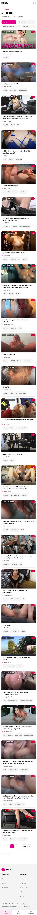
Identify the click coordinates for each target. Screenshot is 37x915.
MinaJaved (7, 526)
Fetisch (5, 90)
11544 (24, 846)
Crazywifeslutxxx (9, 697)
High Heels (14, 226)
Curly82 (6, 155)
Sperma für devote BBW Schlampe (14, 253)
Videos (6, 913)
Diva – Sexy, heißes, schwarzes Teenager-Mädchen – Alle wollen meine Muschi (17, 286)
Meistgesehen (23, 22)
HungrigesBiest (8, 324)
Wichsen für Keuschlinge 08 (12, 51)
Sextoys (23, 631)
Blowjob (13, 328)
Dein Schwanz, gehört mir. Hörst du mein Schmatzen (16, 321)
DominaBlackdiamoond (10, 457)
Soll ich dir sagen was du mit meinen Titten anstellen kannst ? (16, 152)
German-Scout (8, 731)
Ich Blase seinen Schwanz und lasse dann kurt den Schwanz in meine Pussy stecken (18, 797)
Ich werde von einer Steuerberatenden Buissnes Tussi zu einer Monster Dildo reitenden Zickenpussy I (15, 488)
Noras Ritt (5, 387)
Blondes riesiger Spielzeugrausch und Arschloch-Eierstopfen (15, 693)
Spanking (25, 259)
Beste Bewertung (8, 26)
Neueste (5, 22)
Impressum (23, 879)
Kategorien (31, 913)
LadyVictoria (7, 223)
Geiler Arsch (23, 192)
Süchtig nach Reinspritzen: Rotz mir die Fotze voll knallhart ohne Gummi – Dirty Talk (17, 117)
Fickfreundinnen (8, 595)
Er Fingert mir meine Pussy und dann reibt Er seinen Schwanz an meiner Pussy (17, 762)
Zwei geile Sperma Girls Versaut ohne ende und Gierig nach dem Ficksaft (17, 557)
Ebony (5, 293)
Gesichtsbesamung (15, 259)
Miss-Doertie (7, 628)
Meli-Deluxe (7, 121)
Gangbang (14, 564)
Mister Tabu (7, 662)
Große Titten (13, 90)
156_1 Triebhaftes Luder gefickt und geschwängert (14, 591)
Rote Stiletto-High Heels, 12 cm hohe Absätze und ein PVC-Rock (17, 831)
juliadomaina (7, 835)
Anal (4, 192)
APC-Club (6, 424)
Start (2, 854)
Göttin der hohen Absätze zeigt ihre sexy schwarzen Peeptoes (16, 219)
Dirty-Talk (5, 124)
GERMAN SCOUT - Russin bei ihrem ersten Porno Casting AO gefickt (17, 728)
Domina (5, 460)
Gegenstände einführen (26, 700)
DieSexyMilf (7, 357)
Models (18, 913)
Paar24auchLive (8, 766)
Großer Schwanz (28, 735)
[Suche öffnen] (34, 3)
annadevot (7, 255)
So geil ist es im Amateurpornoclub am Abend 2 (18, 421)
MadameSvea (7, 54)
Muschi (13, 124)
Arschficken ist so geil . (10, 185)
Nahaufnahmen (23, 90)
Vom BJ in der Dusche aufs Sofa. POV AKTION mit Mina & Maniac (18, 522)
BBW (4, 159)
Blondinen (6, 328)
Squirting (24, 495)
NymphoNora (8, 389)
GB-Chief (6, 560)
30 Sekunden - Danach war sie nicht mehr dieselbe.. (16, 659)
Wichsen (5, 57)
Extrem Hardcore (12, 192)
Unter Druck (6, 625)
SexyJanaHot (7, 86)
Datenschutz (23, 883)
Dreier (11, 393)
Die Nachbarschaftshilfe (10, 84)
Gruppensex (13, 428)
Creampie (6, 564)
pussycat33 (7, 188)
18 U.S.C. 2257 (24, 887)
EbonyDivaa (7, 290)
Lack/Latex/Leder (15, 495)
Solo (18, 124)
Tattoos (20, 328)
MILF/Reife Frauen (25, 226)
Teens (17, 293)
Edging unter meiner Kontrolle (12, 454)
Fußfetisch (6, 226)
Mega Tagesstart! (8, 354)
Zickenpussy (7, 491)
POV (22, 529)
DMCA (21, 892)
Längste (25, 26)
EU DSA (22, 896)
